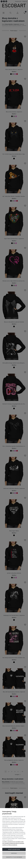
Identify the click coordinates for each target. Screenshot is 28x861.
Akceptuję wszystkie (14, 849)
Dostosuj (14, 853)
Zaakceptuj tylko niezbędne (14, 857)
